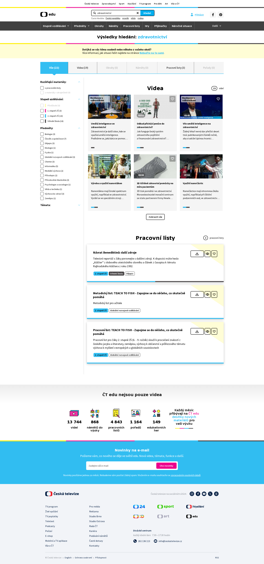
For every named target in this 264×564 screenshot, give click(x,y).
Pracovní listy (131, 26)
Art (166, 3)
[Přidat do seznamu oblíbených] (126, 99)
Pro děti (158, 3)
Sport (122, 3)
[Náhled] (208, 253)
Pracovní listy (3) (175, 67)
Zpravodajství (109, 3)
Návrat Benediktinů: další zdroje (115, 252)
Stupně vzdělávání (54, 26)
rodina (140, 18)
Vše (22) (54, 67)
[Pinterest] (221, 15)
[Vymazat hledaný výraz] (137, 13)
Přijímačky (160, 26)
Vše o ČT (175, 3)
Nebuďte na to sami (151, 53)
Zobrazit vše (155, 216)
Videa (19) (82, 67)
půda (133, 18)
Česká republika (113, 18)
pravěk (125, 18)
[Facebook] (213, 15)
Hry (147, 26)
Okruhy (99, 26)
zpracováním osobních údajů (185, 475)
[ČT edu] (47, 15)
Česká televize (91, 3)
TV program (145, 3)
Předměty (80, 26)
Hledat (147, 13)
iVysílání (132, 3)
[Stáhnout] (197, 253)
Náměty (113, 26)
